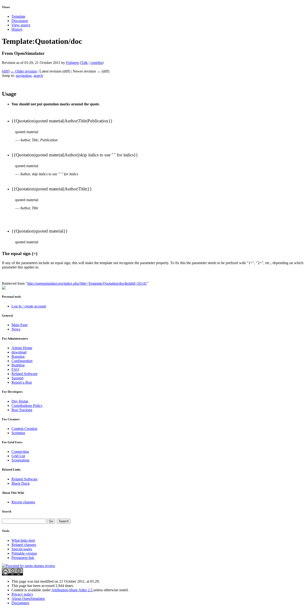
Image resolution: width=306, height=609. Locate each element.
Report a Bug (21, 382)
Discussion (19, 21)
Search (6, 511)
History (17, 29)
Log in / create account (28, 306)
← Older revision (24, 71)
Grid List (18, 456)
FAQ (15, 369)
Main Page (19, 325)
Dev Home (19, 401)
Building (18, 365)
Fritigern (72, 63)
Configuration (22, 361)
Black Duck (20, 483)
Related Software (24, 374)
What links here (23, 540)
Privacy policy (22, 594)
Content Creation (24, 429)
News (15, 329)
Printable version (24, 553)
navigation (24, 76)
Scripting (18, 433)
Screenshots (20, 460)
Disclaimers (20, 603)
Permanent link (22, 558)
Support (17, 378)
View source (20, 25)
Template (18, 16)
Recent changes (23, 502)
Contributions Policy (27, 406)
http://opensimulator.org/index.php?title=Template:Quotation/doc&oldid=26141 (87, 283)
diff (5, 71)
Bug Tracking (21, 410)
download (19, 352)
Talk (84, 63)
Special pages (21, 549)
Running (18, 356)
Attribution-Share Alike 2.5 (72, 590)
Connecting (20, 452)
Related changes (23, 545)
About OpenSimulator (28, 599)
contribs (96, 63)
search (38, 76)
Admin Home (21, 348)
